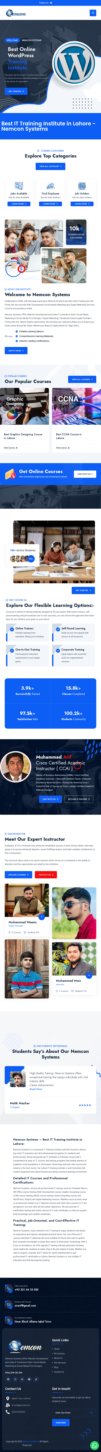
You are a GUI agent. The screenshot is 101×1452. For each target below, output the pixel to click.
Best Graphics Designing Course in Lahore (23, 436)
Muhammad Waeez (23, 922)
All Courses (59, 1353)
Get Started (82, 590)
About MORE (15, 350)
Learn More (18, 204)
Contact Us (45, 874)
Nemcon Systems (31, 1441)
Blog (56, 1367)
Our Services (60, 1363)
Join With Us (84, 474)
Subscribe (61, 1422)
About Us (58, 1358)
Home (57, 1349)
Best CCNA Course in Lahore (69, 436)
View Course (9, 448)
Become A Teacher (77, 799)
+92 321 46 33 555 (26, 1289)
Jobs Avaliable (19, 194)
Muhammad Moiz (68, 980)
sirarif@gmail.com (25, 1305)
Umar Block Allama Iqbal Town (33, 1321)
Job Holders (82, 194)
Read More (36, 1089)
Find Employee (50, 194)
